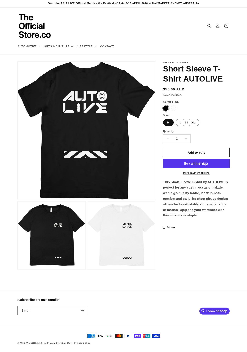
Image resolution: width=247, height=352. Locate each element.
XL (193, 122)
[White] (173, 108)
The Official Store (36, 343)
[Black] (165, 108)
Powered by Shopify (58, 343)
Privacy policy (82, 343)
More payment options (196, 173)
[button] (28, 46)
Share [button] (171, 227)
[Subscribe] (82, 310)
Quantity (168, 131)
